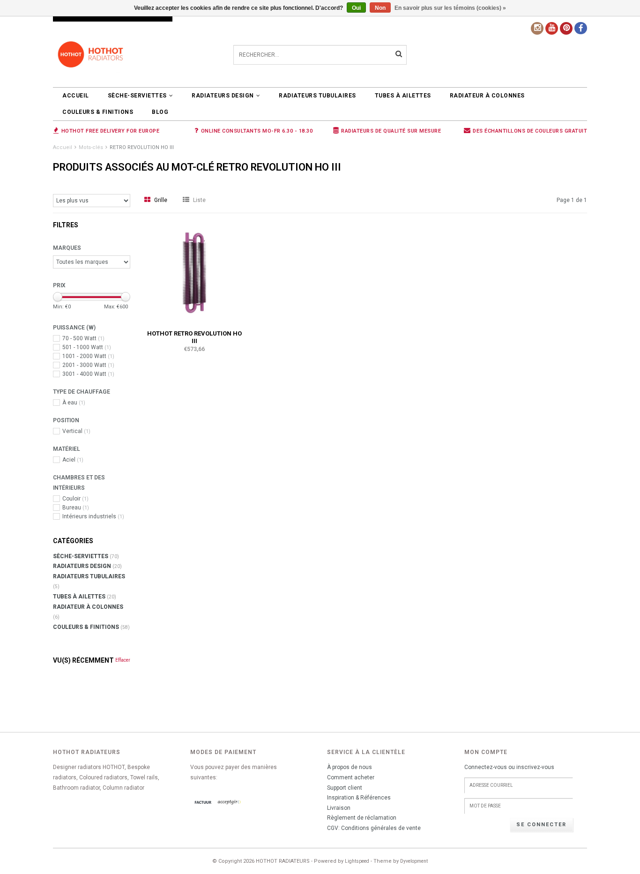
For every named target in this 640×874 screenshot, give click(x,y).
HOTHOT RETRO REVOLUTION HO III (194, 337)
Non (380, 8)
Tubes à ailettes (403, 95)
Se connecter (541, 825)
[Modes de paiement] (203, 803)
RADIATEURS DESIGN (223, 95)
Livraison (338, 808)
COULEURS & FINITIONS (97, 112)
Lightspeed (357, 861)
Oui (356, 8)
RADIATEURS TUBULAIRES (317, 95)
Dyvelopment (414, 861)
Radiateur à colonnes (487, 95)
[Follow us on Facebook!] (580, 28)
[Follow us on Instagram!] (537, 28)
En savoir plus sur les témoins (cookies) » (450, 8)
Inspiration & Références (359, 797)
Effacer (122, 660)
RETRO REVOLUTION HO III (142, 147)
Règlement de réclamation (361, 817)
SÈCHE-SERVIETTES (137, 95)
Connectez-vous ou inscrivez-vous (509, 767)
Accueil (75, 95)
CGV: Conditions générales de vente (374, 828)
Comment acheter (350, 777)
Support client (344, 787)
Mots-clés (91, 147)
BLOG (160, 112)
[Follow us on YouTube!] (551, 28)
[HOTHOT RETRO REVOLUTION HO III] (194, 272)
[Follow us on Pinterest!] (566, 28)
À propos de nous (349, 767)
